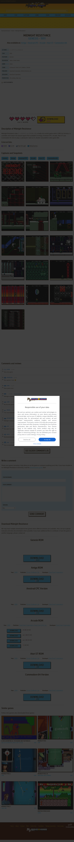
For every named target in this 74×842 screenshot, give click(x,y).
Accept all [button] (47, 439)
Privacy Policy (41, 434)
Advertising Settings (29, 432)
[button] (37, 444)
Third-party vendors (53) (34, 422)
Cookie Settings (31, 434)
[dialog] (37, 421)
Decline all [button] (26, 440)
